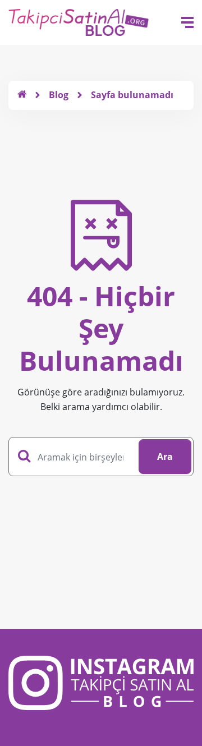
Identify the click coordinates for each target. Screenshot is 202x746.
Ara (165, 456)
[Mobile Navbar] (187, 22)
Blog (58, 95)
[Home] (21, 95)
